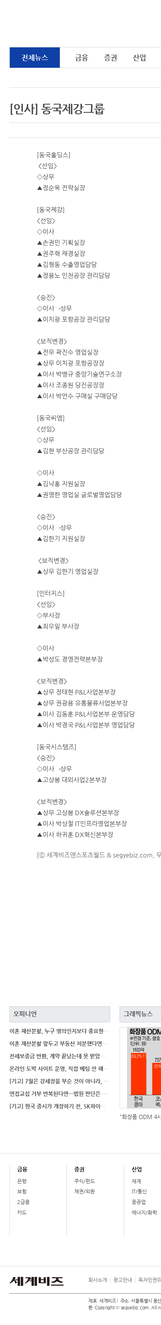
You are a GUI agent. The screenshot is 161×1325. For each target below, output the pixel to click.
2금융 (23, 1202)
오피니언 (25, 1014)
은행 (22, 1181)
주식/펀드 (84, 1181)
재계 (136, 1181)
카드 (22, 1212)
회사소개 (97, 1280)
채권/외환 (84, 1191)
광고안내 (122, 1280)
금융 (81, 57)
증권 (110, 57)
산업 (139, 57)
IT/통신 (139, 1191)
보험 (22, 1191)
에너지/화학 (144, 1212)
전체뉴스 (34, 57)
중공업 (139, 1202)
